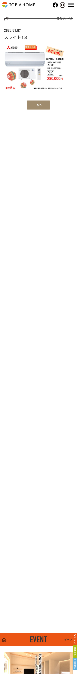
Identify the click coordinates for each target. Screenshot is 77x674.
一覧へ (38, 105)
